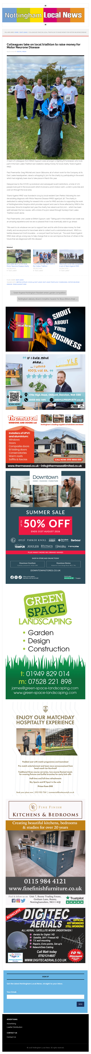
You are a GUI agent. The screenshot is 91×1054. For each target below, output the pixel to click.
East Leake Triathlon (50, 282)
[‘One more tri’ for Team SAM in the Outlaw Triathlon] (45, 256)
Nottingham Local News (45, 15)
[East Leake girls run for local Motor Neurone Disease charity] (19, 256)
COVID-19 (31, 282)
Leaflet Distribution (14, 1027)
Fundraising (63, 282)
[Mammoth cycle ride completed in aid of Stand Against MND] (71, 256)
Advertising (11, 1024)
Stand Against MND (19, 284)
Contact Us (11, 1037)
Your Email (12, 992)
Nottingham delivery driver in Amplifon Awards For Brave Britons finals (48, 299)
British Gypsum (22, 282)
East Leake (20, 280)
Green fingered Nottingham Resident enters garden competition (38, 293)
